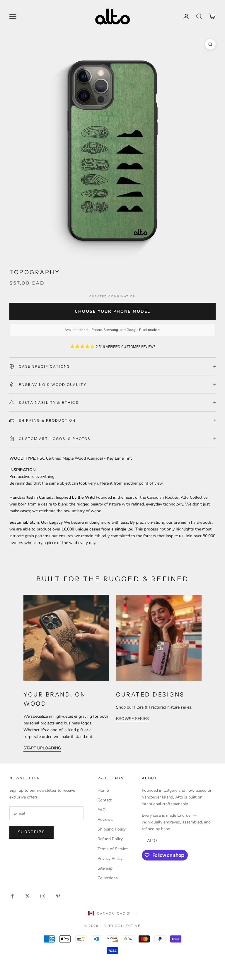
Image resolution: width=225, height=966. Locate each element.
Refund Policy (110, 839)
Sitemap (105, 868)
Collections (108, 878)
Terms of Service (113, 849)
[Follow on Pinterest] (58, 896)
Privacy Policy (110, 858)
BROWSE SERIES (132, 718)
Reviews (105, 819)
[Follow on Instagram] (43, 896)
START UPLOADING (42, 748)
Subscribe (31, 832)
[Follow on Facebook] (12, 896)
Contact (105, 800)
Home (103, 790)
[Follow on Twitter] (27, 896)
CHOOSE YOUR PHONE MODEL (112, 311)
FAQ (102, 810)
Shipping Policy (112, 829)
